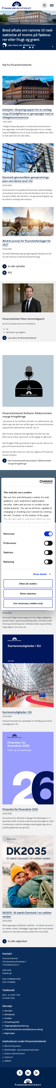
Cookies (8, 1018)
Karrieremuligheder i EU (17, 712)
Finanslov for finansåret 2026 (20, 809)
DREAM (7, 1061)
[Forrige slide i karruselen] (3, 47)
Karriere (8, 1010)
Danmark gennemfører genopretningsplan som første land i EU (25, 179)
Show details (40, 574)
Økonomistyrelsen (12, 1046)
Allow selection (28, 593)
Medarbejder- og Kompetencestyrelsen (21, 1049)
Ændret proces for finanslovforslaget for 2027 (26, 242)
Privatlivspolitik (11, 1022)
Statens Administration (14, 1053)
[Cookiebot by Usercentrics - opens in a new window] (40, 482)
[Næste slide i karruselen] (53, 47)
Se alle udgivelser (17, 941)
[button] (24, 47)
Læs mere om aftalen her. (22, 45)
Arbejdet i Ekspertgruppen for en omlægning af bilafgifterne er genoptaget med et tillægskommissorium (28, 113)
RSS (10, 272)
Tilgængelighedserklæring (16, 1025)
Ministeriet (9, 1014)
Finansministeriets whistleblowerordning (23, 1029)
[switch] (48, 543)
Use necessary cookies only (28, 603)
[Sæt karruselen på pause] (33, 47)
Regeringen (9, 1033)
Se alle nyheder (16, 266)
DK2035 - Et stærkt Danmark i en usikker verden (27, 914)
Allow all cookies (28, 583)
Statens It (8, 1057)
